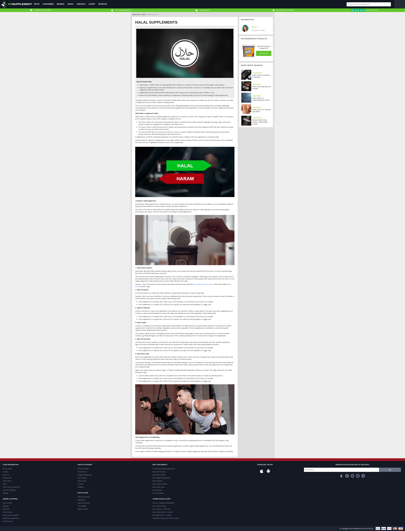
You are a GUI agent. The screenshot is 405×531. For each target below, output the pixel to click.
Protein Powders (83, 469)
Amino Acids (82, 481)
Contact (5, 472)
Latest (91, 4)
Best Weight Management (161, 478)
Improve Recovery (84, 503)
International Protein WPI (203, 284)
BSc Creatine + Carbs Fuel (161, 509)
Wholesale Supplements (11, 518)
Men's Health (82, 478)
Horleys (137, 286)
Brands (60, 4)
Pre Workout (82, 472)
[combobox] (369, 4)
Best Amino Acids (159, 487)
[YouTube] (352, 476)
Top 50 (36, 4)
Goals (71, 4)
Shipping (5, 506)
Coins (4, 484)
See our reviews (371, 10)
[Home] (18, 4)
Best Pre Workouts (159, 472)
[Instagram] (358, 476)
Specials (81, 4)
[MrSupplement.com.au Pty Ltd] (342, 476)
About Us (6, 475)
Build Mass (81, 500)
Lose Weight (82, 506)
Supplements (136, 14)
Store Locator (7, 469)
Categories (48, 4)
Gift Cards (6, 509)
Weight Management (85, 475)
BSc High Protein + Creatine (162, 515)
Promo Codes (7, 512)
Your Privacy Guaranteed (11, 487)
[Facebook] (347, 476)
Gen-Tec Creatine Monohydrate (163, 503)
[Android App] (268, 471)
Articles (102, 4)
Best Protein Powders (160, 484)
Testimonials (7, 478)
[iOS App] (261, 471)
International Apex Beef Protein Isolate (166, 518)
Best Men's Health (159, 475)
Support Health (83, 509)
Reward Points (204, 10)
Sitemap (5, 493)
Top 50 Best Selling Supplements (164, 469)
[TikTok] (363, 476)
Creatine (80, 484)
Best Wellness (157, 490)
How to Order (7, 503)
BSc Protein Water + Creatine (163, 512)
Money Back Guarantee (11, 515)
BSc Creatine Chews (159, 506)
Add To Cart (264, 53)
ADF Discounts (8, 521)
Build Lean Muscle (84, 497)
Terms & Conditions (9, 490)
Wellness (81, 487)
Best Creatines (158, 481)
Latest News (7, 481)
